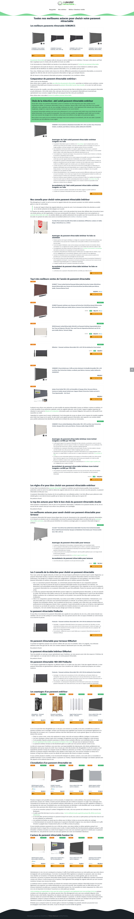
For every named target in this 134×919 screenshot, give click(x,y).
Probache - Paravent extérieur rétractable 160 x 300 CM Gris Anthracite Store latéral (76, 621)
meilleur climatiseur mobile (79, 217)
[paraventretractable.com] (67, 4)
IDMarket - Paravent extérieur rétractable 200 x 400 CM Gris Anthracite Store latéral (76, 347)
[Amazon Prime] (100, 291)
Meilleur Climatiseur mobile (77, 9)
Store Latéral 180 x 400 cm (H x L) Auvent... (95, 715)
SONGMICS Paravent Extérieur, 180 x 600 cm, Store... (57, 49)
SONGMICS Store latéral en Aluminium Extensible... (38, 49)
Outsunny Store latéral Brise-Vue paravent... (95, 858)
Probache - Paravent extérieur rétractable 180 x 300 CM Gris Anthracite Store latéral (76, 672)
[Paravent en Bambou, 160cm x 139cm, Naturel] (57, 704)
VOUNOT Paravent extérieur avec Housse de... (56, 786)
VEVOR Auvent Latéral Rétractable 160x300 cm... (38, 786)
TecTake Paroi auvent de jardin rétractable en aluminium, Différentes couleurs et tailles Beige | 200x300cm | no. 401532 (77, 222)
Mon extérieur (62, 9)
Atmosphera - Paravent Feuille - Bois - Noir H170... (38, 715)
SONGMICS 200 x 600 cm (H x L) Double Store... (76, 49)
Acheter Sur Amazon (39, 55)
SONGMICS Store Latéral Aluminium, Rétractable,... (95, 49)
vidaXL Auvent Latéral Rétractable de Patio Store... (94, 786)
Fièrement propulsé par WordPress (37, 916)
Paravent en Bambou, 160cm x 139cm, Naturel (57, 715)
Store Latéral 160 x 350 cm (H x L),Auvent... (76, 858)
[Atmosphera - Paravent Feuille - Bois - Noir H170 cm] (38, 704)
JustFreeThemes (63, 916)
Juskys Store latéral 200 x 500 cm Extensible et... (57, 858)
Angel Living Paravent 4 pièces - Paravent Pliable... (76, 715)
